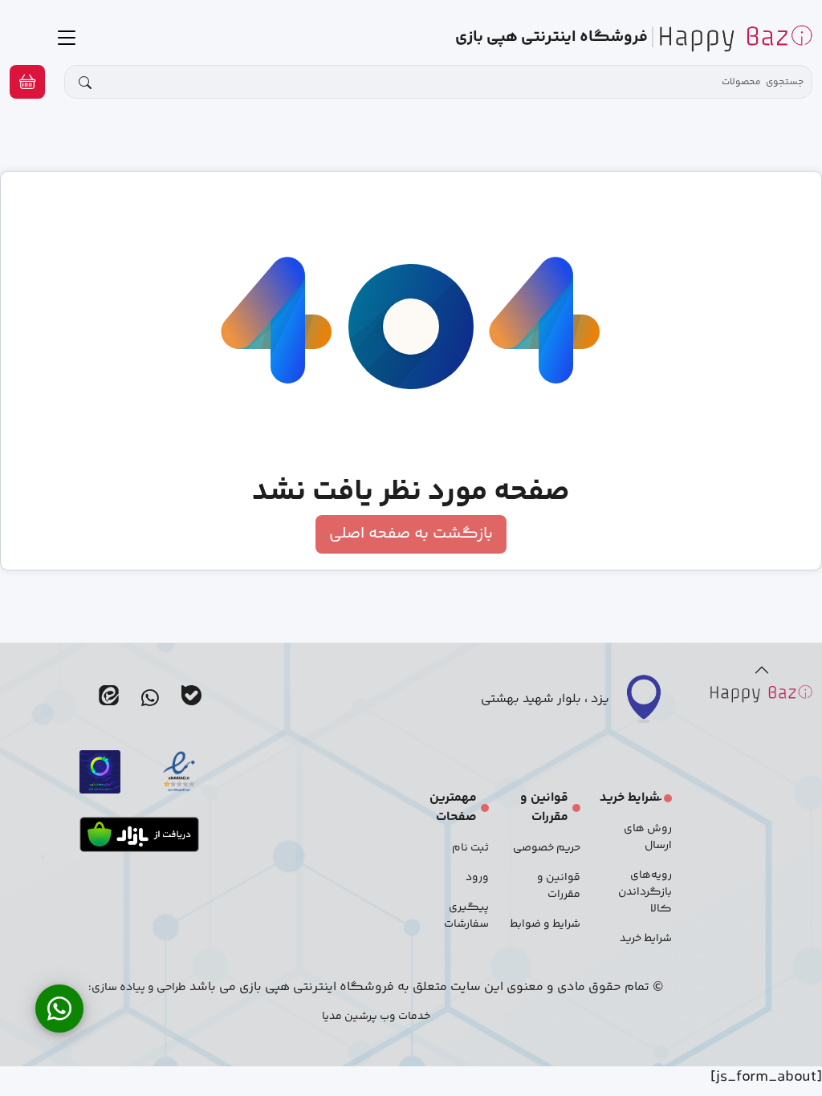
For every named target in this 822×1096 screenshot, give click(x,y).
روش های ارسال (648, 837)
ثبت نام (470, 848)
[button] (27, 82)
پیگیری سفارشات (466, 916)
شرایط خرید (646, 939)
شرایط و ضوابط (545, 924)
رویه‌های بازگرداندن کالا (645, 892)
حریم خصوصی (546, 848)
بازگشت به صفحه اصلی (411, 534)
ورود (477, 878)
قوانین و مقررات (558, 886)
